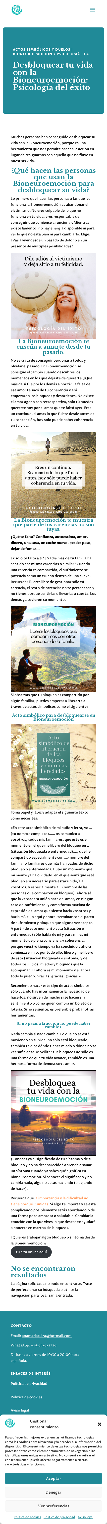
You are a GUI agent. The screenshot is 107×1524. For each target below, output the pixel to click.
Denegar (53, 1492)
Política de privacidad (59, 1517)
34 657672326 (44, 1345)
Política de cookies (27, 1517)
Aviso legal (85, 1517)
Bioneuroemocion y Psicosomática (51, 54)
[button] (99, 1424)
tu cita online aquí (31, 1252)
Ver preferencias (53, 1506)
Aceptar (53, 1478)
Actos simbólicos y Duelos (41, 49)
